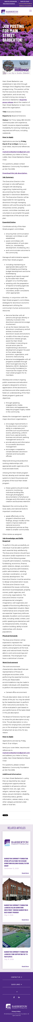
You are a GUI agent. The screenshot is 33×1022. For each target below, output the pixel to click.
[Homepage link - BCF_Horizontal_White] (16, 1009)
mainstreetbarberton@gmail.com (16, 152)
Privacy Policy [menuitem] (16, 1011)
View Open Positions (9, 3)
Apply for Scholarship (10, 1)
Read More (25, 873)
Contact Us (15, 977)
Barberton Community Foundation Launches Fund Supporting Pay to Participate (16, 954)
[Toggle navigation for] (16, 992)
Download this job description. (15, 173)
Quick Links (15, 984)
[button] (30, 10)
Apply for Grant (24, 1)
